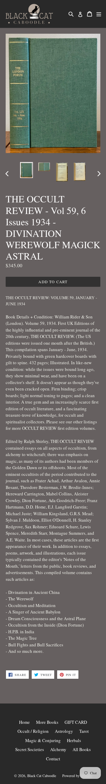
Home (24, 722)
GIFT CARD (76, 722)
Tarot (84, 731)
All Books (82, 749)
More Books (47, 722)
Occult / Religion (33, 731)
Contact (53, 759)
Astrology (64, 731)
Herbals (74, 740)
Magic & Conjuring (43, 740)
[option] (26, 170)
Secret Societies (29, 749)
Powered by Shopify (77, 775)
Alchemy (58, 749)
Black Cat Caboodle (41, 775)
